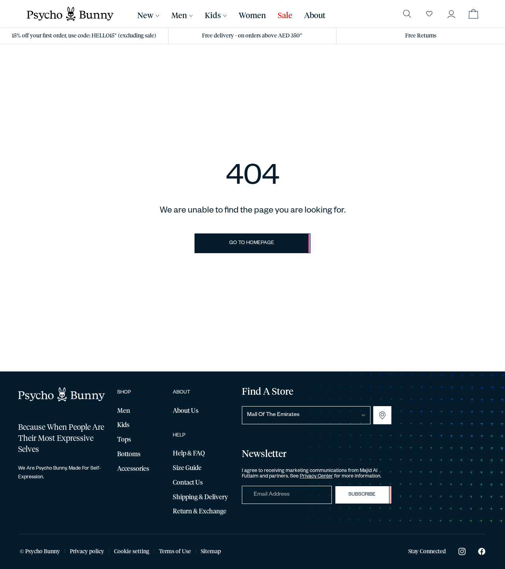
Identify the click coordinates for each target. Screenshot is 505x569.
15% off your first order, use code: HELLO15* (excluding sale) (84, 36)
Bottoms (128, 454)
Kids (213, 16)
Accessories (133, 469)
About (314, 16)
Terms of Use (175, 551)
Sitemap (211, 551)
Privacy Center (316, 476)
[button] (451, 14)
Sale (285, 16)
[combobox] (306, 415)
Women (252, 16)
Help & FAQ (189, 453)
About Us (185, 411)
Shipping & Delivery (200, 497)
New (145, 16)
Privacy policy (87, 551)
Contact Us (188, 482)
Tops (124, 440)
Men (179, 16)
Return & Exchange (199, 511)
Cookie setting (131, 551)
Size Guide (187, 468)
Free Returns (420, 36)
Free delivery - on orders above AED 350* (252, 36)
